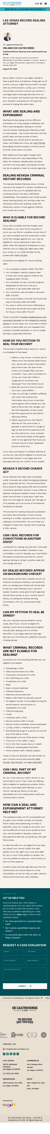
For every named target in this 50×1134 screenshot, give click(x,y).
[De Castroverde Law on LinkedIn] (11, 1053)
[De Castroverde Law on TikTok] (18, 1053)
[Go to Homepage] (12, 3)
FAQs (19, 914)
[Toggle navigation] (45, 3)
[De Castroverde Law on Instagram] (14, 1053)
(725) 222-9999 (12, 1073)
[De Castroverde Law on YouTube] (7, 1053)
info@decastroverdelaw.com (17, 1049)
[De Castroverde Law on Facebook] (4, 1053)
